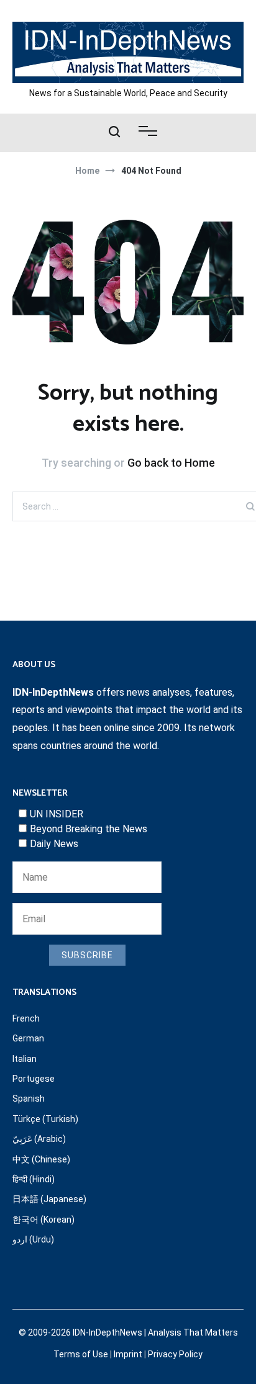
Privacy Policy (175, 1354)
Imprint (128, 1354)
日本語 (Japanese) (49, 1199)
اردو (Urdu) (33, 1239)
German (28, 1038)
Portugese (33, 1079)
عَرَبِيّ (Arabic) (39, 1139)
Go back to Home (171, 462)
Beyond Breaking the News (88, 829)
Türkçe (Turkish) (45, 1119)
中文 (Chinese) (41, 1159)
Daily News (54, 844)
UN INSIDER (56, 814)
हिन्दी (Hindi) (33, 1179)
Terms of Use (80, 1354)
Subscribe (87, 955)
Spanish (28, 1098)
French (26, 1018)
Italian (24, 1059)
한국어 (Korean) (43, 1219)
